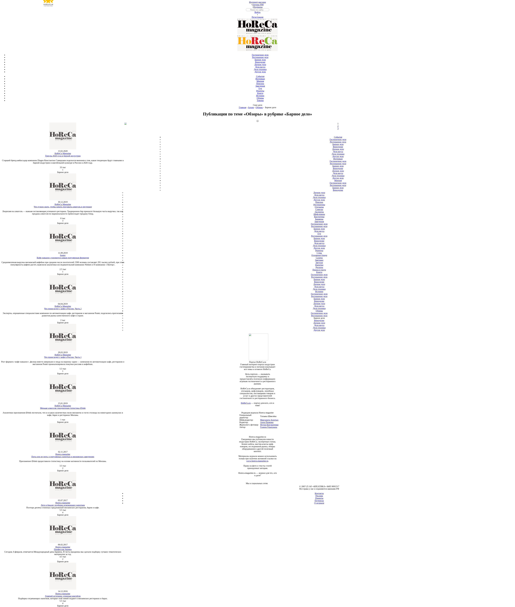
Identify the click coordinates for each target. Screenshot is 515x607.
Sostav (63, 255)
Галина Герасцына (268, 427)
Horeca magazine (62, 454)
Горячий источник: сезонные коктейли (63, 596)
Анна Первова (266, 422)
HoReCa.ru (246, 403)
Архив (251, 107)
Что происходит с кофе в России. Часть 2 (63, 309)
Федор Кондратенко (269, 425)
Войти (257, 12)
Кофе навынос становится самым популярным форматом (63, 258)
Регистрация (257, 17)
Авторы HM (258, 4)
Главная (242, 107)
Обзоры (259, 107)
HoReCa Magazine (63, 153)
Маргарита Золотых (269, 420)
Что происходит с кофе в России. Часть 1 (63, 357)
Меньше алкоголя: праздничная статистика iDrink (63, 408)
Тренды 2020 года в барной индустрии (63, 156)
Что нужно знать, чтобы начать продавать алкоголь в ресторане (63, 207)
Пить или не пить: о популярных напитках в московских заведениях (62, 457)
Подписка (257, 7)
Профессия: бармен (63, 549)
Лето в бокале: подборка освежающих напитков (63, 505)
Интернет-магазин (257, 2)
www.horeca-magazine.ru (257, 461)
